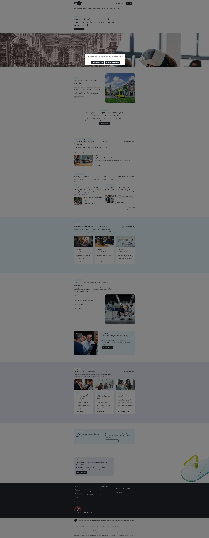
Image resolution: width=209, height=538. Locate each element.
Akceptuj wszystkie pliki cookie (112, 62)
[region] (105, 59)
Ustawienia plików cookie (97, 62)
